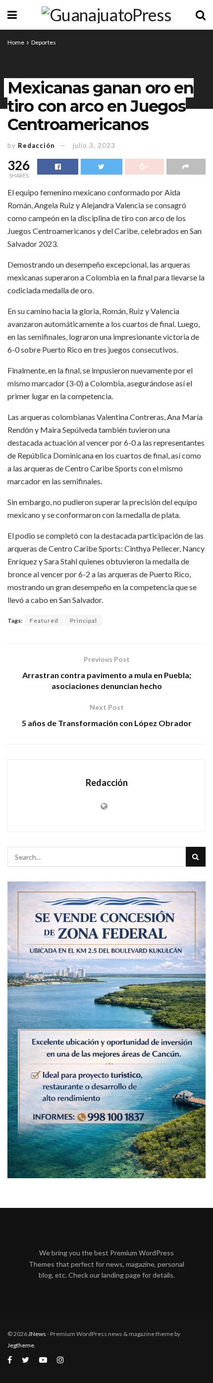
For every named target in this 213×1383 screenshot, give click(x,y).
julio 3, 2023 (94, 145)
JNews (37, 1333)
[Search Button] (196, 857)
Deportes (43, 42)
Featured (44, 620)
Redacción (36, 145)
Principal (83, 620)
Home (15, 42)
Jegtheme (20, 1345)
